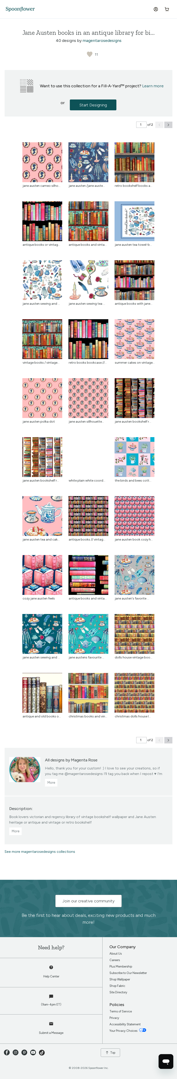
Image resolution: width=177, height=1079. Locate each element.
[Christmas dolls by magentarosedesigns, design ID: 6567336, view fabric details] (134, 711)
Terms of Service (120, 1011)
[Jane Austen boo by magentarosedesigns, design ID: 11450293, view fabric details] (42, 476)
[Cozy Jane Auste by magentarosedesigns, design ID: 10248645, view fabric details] (42, 593)
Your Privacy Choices (123, 1030)
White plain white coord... (87, 480)
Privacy (114, 1018)
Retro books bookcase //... (88, 363)
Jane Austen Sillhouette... (86, 422)
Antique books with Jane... (133, 304)
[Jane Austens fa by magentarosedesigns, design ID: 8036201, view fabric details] (88, 652)
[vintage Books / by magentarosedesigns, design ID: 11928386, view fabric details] (42, 358)
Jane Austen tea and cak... (41, 539)
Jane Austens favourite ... (86, 657)
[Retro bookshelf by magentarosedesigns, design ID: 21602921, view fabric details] (134, 181)
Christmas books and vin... (88, 716)
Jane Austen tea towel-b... (133, 245)
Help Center (51, 976)
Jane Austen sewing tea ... (87, 304)
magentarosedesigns (102, 40)
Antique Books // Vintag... (87, 539)
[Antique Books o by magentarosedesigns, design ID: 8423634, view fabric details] (42, 240)
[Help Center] (51, 970)
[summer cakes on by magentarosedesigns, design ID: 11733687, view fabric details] (134, 358)
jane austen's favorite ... (132, 598)
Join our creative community (88, 901)
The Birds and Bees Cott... (133, 480)
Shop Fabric (117, 986)
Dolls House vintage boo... (133, 657)
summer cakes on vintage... (135, 363)
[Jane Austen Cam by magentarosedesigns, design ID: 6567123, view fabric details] (42, 181)
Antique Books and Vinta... (88, 245)
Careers (114, 960)
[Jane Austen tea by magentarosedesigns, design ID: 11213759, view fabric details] (42, 534)
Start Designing (93, 105)
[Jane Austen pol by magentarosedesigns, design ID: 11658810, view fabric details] (42, 417)
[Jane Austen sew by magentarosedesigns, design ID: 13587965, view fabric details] (42, 299)
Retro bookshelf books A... (133, 186)
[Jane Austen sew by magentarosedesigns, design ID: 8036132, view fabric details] (42, 652)
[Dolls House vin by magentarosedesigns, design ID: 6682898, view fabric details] (134, 652)
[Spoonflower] (20, 9)
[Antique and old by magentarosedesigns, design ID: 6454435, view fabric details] (42, 711)
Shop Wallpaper (119, 979)
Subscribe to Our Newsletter (128, 973)
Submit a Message (51, 1033)
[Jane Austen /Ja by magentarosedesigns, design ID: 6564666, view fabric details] (88, 181)
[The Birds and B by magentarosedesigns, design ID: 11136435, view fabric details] (134, 476)
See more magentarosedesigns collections (40, 851)
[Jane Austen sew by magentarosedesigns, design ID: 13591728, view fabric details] (88, 299)
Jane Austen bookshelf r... (133, 422)
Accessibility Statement (125, 1024)
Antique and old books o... (42, 716)
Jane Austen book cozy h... (134, 539)
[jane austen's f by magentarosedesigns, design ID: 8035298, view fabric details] (134, 593)
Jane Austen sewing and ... (41, 304)
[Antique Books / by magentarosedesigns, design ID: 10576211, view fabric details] (88, 534)
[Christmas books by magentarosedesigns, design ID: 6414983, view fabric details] (88, 711)
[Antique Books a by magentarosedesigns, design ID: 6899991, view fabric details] (88, 240)
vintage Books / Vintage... (41, 363)
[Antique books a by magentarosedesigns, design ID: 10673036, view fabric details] (88, 593)
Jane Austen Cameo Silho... (41, 186)
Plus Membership (120, 966)
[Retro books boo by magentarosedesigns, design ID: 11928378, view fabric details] (88, 358)
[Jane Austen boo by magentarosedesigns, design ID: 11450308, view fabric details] (134, 417)
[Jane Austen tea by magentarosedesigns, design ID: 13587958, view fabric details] (134, 240)
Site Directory (118, 992)
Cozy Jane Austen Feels (39, 598)
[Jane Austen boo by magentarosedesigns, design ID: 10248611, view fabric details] (134, 534)
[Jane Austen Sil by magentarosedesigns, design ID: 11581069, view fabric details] (88, 417)
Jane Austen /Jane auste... (87, 186)
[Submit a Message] (51, 1026)
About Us (115, 953)
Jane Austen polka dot (39, 422)
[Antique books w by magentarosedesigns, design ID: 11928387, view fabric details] (134, 299)
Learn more (153, 85)
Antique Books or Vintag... (41, 245)
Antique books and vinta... (88, 598)
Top (112, 1052)
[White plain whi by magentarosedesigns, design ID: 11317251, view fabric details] (88, 476)
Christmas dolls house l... (133, 716)
